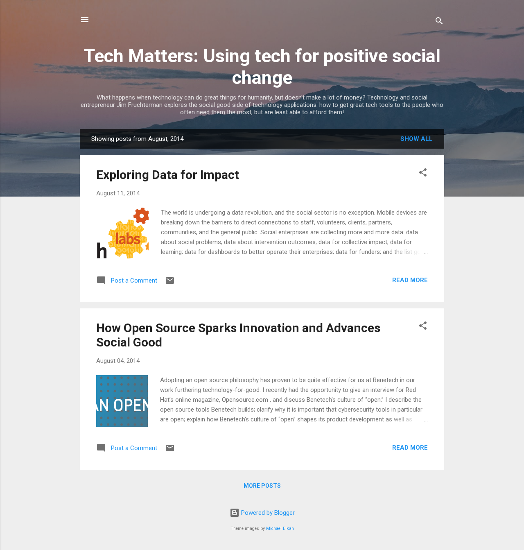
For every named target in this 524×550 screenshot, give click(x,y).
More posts (262, 485)
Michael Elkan (280, 528)
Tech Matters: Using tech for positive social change (262, 66)
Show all (416, 139)
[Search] (439, 22)
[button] (423, 173)
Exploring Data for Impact (167, 174)
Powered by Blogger (267, 512)
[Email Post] (170, 283)
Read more (410, 280)
